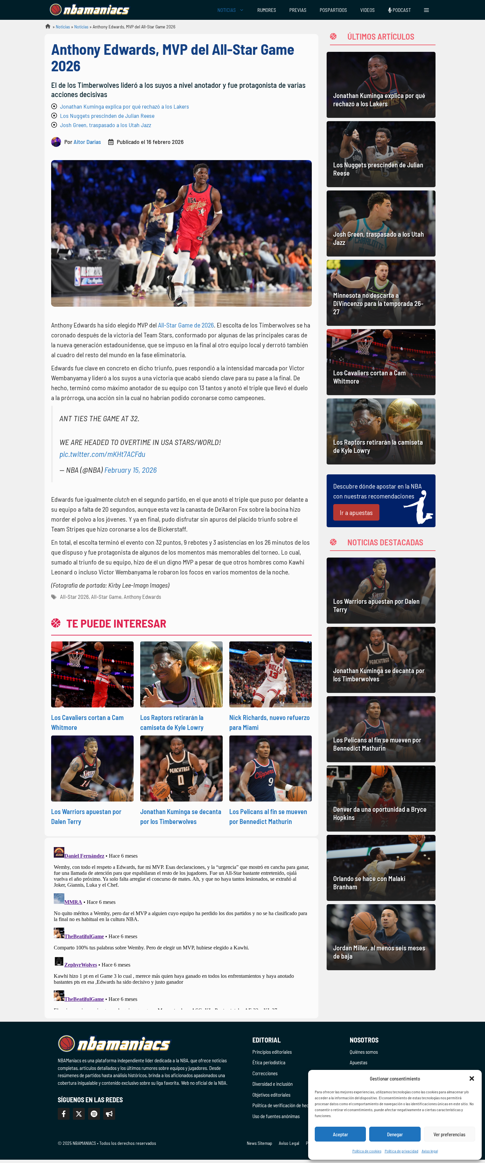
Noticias (63, 26)
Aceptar (340, 1134)
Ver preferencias (450, 1134)
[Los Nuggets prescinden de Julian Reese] (381, 154)
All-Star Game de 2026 (186, 325)
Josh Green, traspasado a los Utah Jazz (105, 124)
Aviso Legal (289, 1143)
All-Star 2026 (74, 596)
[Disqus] (181, 926)
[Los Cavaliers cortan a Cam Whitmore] (381, 362)
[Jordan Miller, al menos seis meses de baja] (381, 937)
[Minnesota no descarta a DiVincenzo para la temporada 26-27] (381, 293)
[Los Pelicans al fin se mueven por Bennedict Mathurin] (381, 729)
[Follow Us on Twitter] (79, 1114)
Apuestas (358, 1062)
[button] (472, 1078)
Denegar (395, 1134)
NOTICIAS (226, 10)
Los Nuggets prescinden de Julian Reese (107, 115)
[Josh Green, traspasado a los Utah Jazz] (381, 223)
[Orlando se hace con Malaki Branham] (381, 868)
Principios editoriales (272, 1052)
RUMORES (266, 10)
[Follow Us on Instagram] (94, 1114)
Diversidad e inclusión (272, 1084)
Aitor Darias (87, 141)
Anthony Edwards (142, 596)
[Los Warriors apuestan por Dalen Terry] (381, 591)
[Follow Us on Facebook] (64, 1114)
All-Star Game (106, 596)
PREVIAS (298, 10)
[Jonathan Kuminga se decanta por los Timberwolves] (381, 660)
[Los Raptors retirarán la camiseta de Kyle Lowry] (381, 431)
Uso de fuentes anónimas (276, 1116)
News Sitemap (259, 1143)
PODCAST (401, 10)
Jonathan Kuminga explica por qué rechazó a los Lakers (124, 106)
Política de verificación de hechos (283, 1105)
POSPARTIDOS (333, 10)
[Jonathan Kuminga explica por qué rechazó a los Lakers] (381, 85)
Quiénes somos (364, 1052)
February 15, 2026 (130, 469)
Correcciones (264, 1073)
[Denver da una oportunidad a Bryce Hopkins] (381, 799)
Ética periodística (268, 1062)
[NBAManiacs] (90, 10)
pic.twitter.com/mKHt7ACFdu (102, 454)
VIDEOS (367, 10)
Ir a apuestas (356, 512)
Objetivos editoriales (271, 1095)
